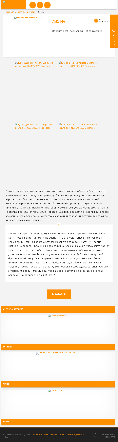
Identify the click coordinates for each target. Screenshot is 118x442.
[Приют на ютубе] (40, 5)
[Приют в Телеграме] (47, 5)
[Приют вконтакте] (32, 5)
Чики (6, 384)
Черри (6, 421)
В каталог (59, 294)
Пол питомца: (104, 20)
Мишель (7, 346)
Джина (58, 21)
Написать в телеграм (108, 435)
